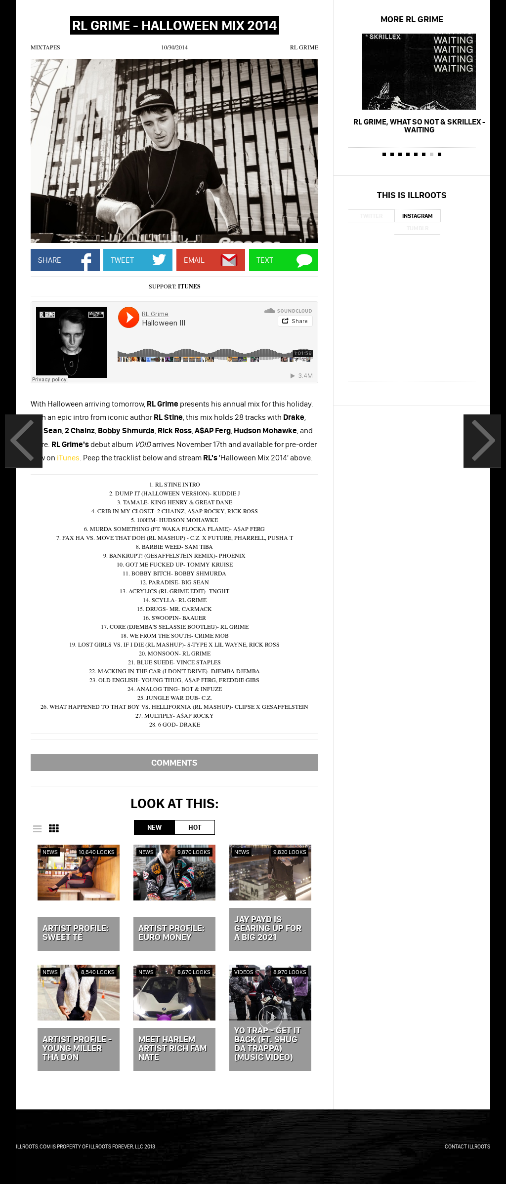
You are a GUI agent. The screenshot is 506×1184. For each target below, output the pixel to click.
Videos (243, 972)
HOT (194, 827)
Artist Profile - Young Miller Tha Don (77, 1048)
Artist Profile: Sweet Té (75, 933)
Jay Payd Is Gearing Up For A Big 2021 (267, 928)
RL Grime (304, 47)
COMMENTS (174, 762)
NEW (154, 827)
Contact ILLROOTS (467, 1146)
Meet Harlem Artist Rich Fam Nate (172, 1048)
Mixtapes (45, 47)
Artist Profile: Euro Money (171, 933)
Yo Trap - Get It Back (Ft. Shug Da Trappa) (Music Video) (267, 1044)
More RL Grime (411, 19)
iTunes (189, 286)
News (50, 852)
